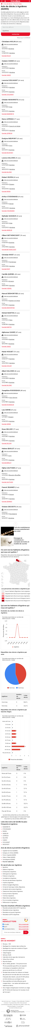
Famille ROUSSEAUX (8, 405)
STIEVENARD (7, 829)
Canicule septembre (9, 950)
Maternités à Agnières (9, 898)
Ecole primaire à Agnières (10, 893)
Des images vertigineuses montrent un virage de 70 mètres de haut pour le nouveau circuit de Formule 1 (16, 990)
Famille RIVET (6, 269)
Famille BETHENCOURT (9, 249)
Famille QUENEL (7, 288)
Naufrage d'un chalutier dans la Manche (14, 946)
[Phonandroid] (23, 1026)
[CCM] (23, 1015)
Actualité (6, 924)
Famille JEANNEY (7, 501)
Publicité (27, 1001)
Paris (10, 320)
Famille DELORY (7, 443)
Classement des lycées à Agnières (13, 891)
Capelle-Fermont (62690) (10, 851)
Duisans (11, 184)
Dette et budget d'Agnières (10, 885)
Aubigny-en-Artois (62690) (10, 853)
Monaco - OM (7, 944)
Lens (10, 456)
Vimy (10, 145)
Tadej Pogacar (7, 953)
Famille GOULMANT (8, 94)
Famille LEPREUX (7, 133)
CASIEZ (5, 840)
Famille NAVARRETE (8, 114)
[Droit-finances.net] (23, 1019)
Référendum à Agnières (10, 902)
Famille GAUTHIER (7, 482)
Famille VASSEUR (7, 230)
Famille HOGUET (7, 366)
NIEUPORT (6, 844)
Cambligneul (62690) (9, 859)
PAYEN (5, 831)
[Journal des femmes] (8, 1015)
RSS (18, 1003)
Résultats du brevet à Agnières (12, 912)
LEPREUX (5, 835)
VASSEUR (5, 833)
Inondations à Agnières (9, 878)
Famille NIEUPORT (7, 153)
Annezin (11, 281)
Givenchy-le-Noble (14, 126)
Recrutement (23, 1003)
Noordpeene (13, 514)
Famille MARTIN (6, 327)
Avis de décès (8, 4)
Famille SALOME (7, 172)
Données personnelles (7, 1004)
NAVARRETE (6, 827)
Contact (6, 1003)
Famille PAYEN (6, 191)
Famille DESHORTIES (8, 308)
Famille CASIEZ (6, 75)
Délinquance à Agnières (10, 874)
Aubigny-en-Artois (14, 300)
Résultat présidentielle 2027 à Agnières (14, 908)
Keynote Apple (7, 961)
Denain (11, 204)
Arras (10, 107)
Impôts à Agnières (8, 882)
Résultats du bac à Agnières (11, 910)
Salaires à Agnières (8, 869)
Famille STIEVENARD (8, 211)
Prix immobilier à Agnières (10, 900)
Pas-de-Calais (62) (8, 861)
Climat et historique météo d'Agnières (14, 887)
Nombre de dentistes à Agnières (12, 880)
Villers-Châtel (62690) (9, 857)
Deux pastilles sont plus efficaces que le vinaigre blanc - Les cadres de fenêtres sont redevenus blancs (15, 983)
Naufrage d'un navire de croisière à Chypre (15, 948)
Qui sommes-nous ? (6, 1001)
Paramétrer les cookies (18, 1004)
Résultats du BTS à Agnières (11, 914)
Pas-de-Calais (18, 4)
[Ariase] (8, 1026)
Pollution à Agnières (8, 876)
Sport (5, 926)
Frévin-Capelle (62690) (9, 855)
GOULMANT (6, 842)
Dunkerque (12, 262)
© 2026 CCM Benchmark (15, 1008)
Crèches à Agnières (8, 896)
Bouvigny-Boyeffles (14, 475)
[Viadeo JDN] (23, 1022)
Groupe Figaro (20, 1006)
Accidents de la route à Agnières (12, 889)
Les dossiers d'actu (9, 929)
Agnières (11, 49)
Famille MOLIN (6, 56)
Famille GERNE (6, 424)
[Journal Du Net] (8, 1019)
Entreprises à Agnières (9, 871)
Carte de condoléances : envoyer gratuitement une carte (22, 529)
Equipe (14, 1001)
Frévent (11, 494)
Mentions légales (12, 1006)
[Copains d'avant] (8, 1022)
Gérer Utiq (27, 1004)
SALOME (5, 838)
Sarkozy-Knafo (7, 955)
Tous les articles (13, 1003)
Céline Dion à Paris (8, 959)
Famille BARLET (6, 463)
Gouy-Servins (13, 397)
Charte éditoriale (20, 1001)
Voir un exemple (24, 924)
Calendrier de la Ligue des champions (14, 957)
